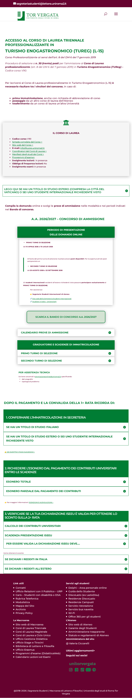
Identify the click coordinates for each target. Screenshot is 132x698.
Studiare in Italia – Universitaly (44, 301)
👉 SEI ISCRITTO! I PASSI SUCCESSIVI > (20, 452)
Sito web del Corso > (22, 145)
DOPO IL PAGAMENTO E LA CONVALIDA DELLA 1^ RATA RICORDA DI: (59, 403)
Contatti (21, 587)
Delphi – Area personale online (87, 587)
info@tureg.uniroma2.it (32, 148)
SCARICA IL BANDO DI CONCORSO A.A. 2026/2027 (66, 316)
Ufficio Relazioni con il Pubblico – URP (39, 591)
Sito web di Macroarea (29, 624)
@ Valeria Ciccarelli (77, 643)
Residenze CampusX (81, 602)
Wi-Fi (71, 613)
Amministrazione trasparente (86, 631)
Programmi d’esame (28, 653)
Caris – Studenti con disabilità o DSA (38, 595)
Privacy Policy (24, 613)
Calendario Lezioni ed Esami (33, 657)
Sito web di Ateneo (80, 624)
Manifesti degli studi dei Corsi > (28, 154)
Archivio (21, 609)
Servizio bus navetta (80, 609)
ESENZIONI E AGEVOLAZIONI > (41, 502)
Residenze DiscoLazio (81, 598)
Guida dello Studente (81, 591)
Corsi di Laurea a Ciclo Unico (33, 635)
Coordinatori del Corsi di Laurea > (29, 151)
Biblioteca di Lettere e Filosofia (35, 646)
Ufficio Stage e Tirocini (29, 642)
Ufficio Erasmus (25, 649)
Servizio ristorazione (80, 605)
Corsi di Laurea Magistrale (31, 631)
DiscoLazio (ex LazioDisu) (83, 595)
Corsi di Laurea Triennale (31, 628)
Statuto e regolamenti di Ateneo (88, 635)
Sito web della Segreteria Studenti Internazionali (52, 299)
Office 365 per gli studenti (84, 616)
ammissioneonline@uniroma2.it (48, 376)
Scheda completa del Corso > (27, 142)
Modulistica (23, 602)
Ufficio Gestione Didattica (31, 638)
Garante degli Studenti (82, 628)
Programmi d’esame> (23, 157)
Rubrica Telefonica (27, 598)
